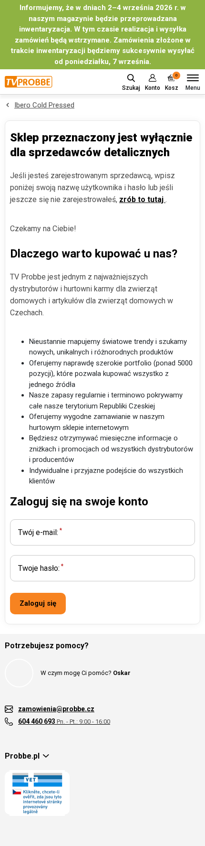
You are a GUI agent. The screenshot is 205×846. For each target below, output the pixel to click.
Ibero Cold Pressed (44, 105)
